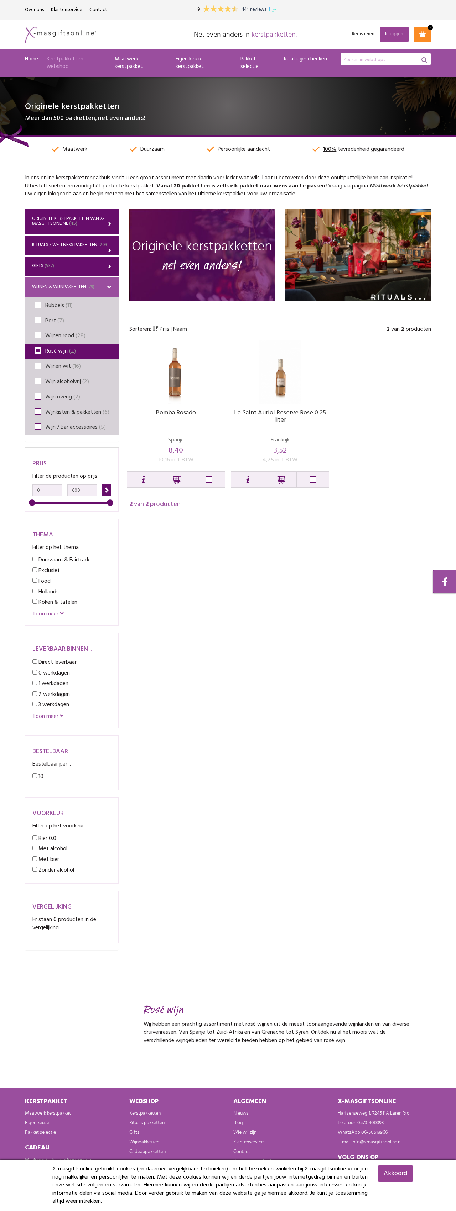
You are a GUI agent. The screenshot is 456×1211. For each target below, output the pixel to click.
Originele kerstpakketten (68, 221)
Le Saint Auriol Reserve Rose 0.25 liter (280, 416)
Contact (98, 10)
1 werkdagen (52, 683)
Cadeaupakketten (147, 1151)
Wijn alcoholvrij (67, 381)
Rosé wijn (60, 351)
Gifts (43, 266)
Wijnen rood (65, 335)
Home (31, 59)
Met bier (48, 859)
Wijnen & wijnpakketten (63, 287)
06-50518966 (374, 1132)
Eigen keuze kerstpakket (190, 63)
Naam (180, 329)
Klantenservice (66, 10)
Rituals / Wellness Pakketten (70, 245)
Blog (238, 1122)
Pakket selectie (249, 63)
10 (40, 776)
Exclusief (48, 570)
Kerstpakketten (145, 1113)
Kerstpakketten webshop (65, 63)
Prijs (164, 329)
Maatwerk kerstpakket (129, 63)
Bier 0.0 (46, 838)
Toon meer (46, 614)
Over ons (34, 10)
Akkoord (395, 1173)
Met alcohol (52, 848)
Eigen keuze (37, 1122)
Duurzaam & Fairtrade (64, 559)
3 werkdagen (53, 704)
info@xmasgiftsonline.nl (376, 1141)
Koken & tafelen (57, 602)
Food (44, 581)
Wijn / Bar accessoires (75, 427)
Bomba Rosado (176, 413)
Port (54, 321)
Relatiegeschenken (305, 59)
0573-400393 (370, 1122)
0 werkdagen (53, 672)
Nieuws (241, 1113)
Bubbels (59, 305)
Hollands (48, 591)
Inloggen (394, 34)
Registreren (363, 34)
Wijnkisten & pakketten (77, 412)
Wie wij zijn (244, 1132)
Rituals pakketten (147, 1122)
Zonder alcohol (55, 870)
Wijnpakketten (144, 1141)
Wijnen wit (63, 366)
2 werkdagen (53, 694)
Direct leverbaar (57, 662)
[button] (143, 479)
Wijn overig (62, 397)
